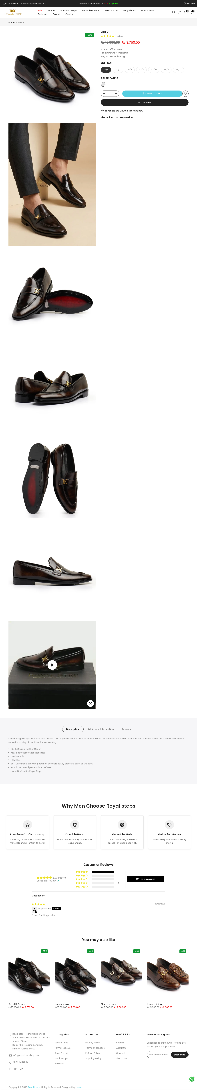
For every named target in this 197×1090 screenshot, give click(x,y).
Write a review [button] (145, 879)
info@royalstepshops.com (36, 3)
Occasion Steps (68, 10)
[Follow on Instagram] (15, 1069)
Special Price (61, 1042)
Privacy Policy (92, 1042)
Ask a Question (124, 117)
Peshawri (42, 14)
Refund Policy (92, 1053)
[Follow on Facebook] (9, 1069)
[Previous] (14, 973)
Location (191, 3)
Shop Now (113, 3)
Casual (56, 14)
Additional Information (101, 729)
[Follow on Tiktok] (21, 1069)
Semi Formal (111, 10)
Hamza (79, 1087)
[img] (38, 904)
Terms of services (95, 1047)
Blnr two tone (108, 1004)
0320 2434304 (11, 3)
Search (120, 1042)
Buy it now (144, 102)
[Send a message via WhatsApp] (191, 1079)
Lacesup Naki (62, 1004)
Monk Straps (147, 10)
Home (11, 22)
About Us (121, 1047)
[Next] (183, 973)
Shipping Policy (93, 1058)
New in (51, 10)
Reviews (126, 729)
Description (73, 729)
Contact (69, 14)
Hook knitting (154, 1004)
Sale (40, 10)
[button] (108, 36)
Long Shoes (129, 10)
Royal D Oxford (16, 1004)
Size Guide (107, 117)
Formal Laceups (90, 10)
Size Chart (121, 1058)
